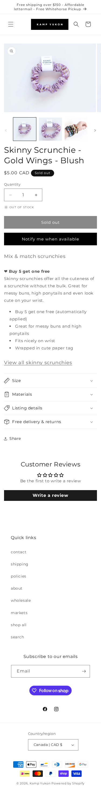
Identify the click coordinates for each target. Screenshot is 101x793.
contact (18, 552)
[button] (11, 24)
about (17, 588)
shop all (19, 624)
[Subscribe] (84, 671)
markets (19, 612)
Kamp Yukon (40, 783)
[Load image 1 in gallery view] (24, 129)
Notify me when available (50, 239)
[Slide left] (6, 130)
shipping (20, 564)
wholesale (21, 600)
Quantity (12, 184)
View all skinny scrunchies (38, 363)
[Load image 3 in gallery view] (76, 129)
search (17, 637)
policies (18, 576)
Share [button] (15, 438)
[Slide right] (95, 130)
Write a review (50, 495)
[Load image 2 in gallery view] (50, 129)
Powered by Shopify (68, 783)
